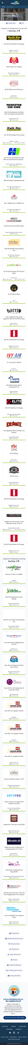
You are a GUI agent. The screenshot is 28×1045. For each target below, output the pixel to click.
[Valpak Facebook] (10, 1032)
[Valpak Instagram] (14, 1032)
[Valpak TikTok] (18, 1032)
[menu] (2, 3)
